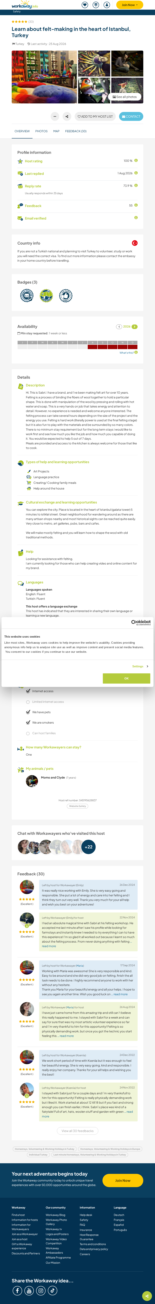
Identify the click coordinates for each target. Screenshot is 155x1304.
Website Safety (77, 806)
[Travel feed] (96, 5)
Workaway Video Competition (56, 1241)
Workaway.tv (54, 1229)
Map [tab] (56, 131)
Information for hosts (25, 1219)
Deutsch (119, 1214)
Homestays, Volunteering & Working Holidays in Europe (110, 1149)
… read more (119, 994)
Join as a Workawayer (25, 1234)
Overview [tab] (22, 131)
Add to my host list (97, 116)
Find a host (18, 1214)
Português (120, 1229)
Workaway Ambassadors (54, 1250)
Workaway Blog (55, 1214)
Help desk (86, 1214)
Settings (137, 666)
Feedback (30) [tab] (75, 131)
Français (119, 1219)
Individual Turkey (38, 1154)
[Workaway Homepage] (25, 4)
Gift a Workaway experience (22, 1246)
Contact (132, 116)
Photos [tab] (41, 131)
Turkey (20, 43)
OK (126, 678)
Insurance (86, 1229)
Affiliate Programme (58, 1257)
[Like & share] (67, 116)
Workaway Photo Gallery (56, 1222)
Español (119, 1224)
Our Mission (53, 1262)
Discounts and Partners (26, 1253)
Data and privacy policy (94, 1249)
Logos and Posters (57, 1234)
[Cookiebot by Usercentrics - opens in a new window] (134, 623)
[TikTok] (52, 1290)
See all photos (126, 97)
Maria (80, 965)
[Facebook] (17, 1290)
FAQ (82, 1224)
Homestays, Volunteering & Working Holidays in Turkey (44, 1149)
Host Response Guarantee (89, 1237)
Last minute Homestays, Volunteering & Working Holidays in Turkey (89, 1154)
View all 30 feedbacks (78, 1131)
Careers (85, 1254)
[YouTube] (29, 1290)
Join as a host (19, 1239)
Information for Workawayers (21, 1227)
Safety (17, 11)
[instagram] (41, 1290)
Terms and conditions (93, 1244)
